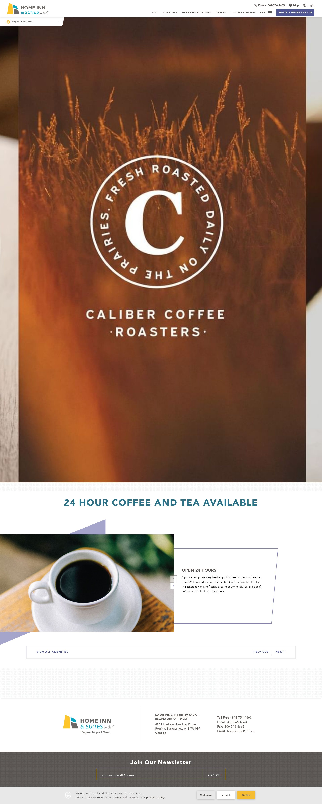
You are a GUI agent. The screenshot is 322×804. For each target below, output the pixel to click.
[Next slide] (173, 586)
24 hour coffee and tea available (161, 502)
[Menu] (270, 12)
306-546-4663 (237, 721)
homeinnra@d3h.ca (240, 730)
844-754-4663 (242, 717)
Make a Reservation (295, 12)
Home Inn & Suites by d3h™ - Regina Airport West (177, 717)
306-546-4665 (234, 726)
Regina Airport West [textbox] (22, 21)
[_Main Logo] (36, 8)
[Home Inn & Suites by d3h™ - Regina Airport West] (89, 724)
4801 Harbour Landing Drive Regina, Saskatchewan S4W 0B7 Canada (178, 728)
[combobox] (31, 21)
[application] (161, 795)
